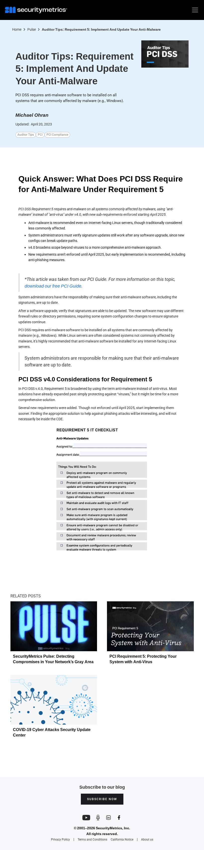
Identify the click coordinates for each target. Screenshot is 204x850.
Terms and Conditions (92, 839)
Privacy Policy (60, 839)
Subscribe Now (102, 799)
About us (147, 839)
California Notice (122, 839)
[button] (194, 10)
